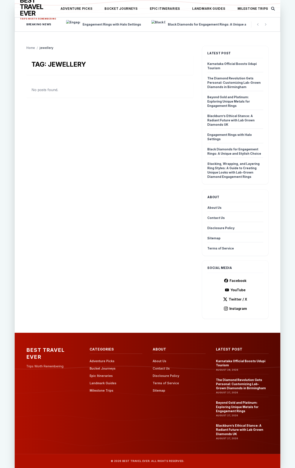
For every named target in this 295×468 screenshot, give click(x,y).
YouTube (238, 290)
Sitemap (213, 238)
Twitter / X (238, 299)
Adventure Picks (76, 8)
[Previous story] (258, 24)
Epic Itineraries (165, 8)
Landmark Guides (208, 8)
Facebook (238, 280)
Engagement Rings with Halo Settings (229, 137)
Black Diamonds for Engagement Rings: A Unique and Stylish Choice (234, 151)
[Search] (273, 8)
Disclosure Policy (221, 228)
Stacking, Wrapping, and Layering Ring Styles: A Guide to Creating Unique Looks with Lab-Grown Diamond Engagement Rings (233, 170)
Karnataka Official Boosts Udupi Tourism (232, 66)
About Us (214, 207)
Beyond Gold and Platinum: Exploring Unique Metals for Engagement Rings (228, 101)
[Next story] (266, 24)
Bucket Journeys (121, 8)
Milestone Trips (253, 8)
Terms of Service (220, 248)
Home (30, 48)
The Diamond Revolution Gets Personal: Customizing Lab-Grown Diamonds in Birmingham (234, 82)
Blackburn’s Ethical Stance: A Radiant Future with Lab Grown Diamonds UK (231, 120)
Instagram (238, 308)
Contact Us (216, 218)
